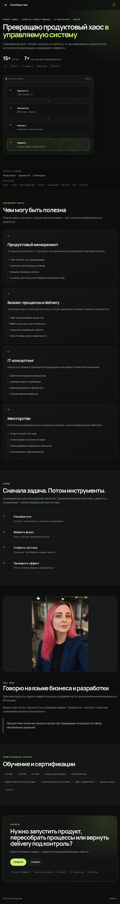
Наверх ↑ (113, 898)
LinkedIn (35, 862)
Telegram (18, 862)
